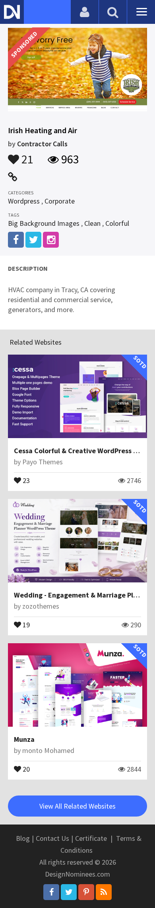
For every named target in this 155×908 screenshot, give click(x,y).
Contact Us (52, 838)
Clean (92, 223)
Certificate (91, 838)
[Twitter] (69, 892)
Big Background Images (43, 223)
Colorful (117, 223)
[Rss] (104, 892)
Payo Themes (42, 461)
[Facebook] (51, 892)
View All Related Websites (77, 806)
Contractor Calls (42, 143)
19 (25, 624)
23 (25, 480)
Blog (23, 838)
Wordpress (24, 201)
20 (25, 768)
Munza (24, 739)
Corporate (60, 201)
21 (26, 155)
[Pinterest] (86, 892)
